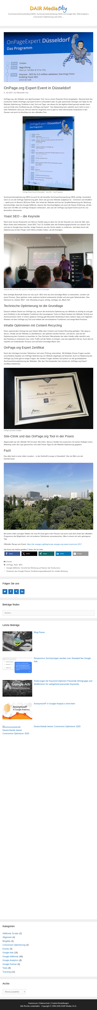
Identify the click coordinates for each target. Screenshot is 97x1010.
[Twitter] (5, 591)
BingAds (6, 941)
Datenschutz (44, 1003)
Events (9, 562)
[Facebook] (10, 591)
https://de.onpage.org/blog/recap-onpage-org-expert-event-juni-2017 (54, 544)
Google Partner (10, 964)
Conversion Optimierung (14, 945)
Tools (5, 968)
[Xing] (16, 591)
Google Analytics (10, 960)
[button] (12, 553)
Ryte (16, 565)
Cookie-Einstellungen (60, 1003)
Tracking (7, 972)
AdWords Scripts (11, 933)
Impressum (33, 1003)
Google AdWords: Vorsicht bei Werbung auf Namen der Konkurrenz (33, 568)
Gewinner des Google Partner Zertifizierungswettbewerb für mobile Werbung (37, 571)
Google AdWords (10, 956)
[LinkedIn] (22, 591)
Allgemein (7, 937)
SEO (20, 565)
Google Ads (8, 952)
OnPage (9, 565)
